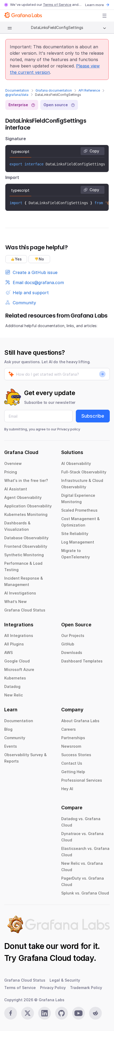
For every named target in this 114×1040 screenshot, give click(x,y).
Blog (8, 729)
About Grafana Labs (80, 720)
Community (14, 737)
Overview (13, 463)
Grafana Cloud (44, 958)
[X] (27, 1013)
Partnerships (73, 737)
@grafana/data (16, 95)
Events (10, 746)
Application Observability (28, 506)
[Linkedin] (44, 1013)
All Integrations (18, 635)
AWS (8, 652)
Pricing (10, 472)
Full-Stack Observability (83, 472)
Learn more (94, 5)
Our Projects (72, 635)
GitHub (67, 644)
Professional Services (81, 780)
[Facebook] (10, 1013)
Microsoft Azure (19, 669)
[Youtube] (78, 1013)
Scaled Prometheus (79, 510)
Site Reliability (74, 533)
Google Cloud (17, 661)
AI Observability (76, 463)
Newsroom (71, 746)
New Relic (13, 695)
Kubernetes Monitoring (25, 514)
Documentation (17, 90)
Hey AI (67, 788)
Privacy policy (68, 429)
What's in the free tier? (26, 480)
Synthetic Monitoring (24, 555)
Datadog (12, 686)
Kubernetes (15, 678)
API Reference (89, 90)
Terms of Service (57, 4)
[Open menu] (104, 15)
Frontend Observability (25, 546)
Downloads (71, 652)
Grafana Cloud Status (24, 610)
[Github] (61, 1013)
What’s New (15, 601)
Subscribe (92, 416)
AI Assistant (15, 489)
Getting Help (73, 771)
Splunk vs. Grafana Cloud (85, 893)
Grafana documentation (54, 90)
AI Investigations (20, 593)
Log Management (77, 542)
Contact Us (71, 763)
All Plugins (14, 644)
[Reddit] (95, 1013)
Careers (68, 729)
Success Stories (76, 754)
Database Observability (26, 538)
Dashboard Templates (82, 661)
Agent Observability (23, 497)
